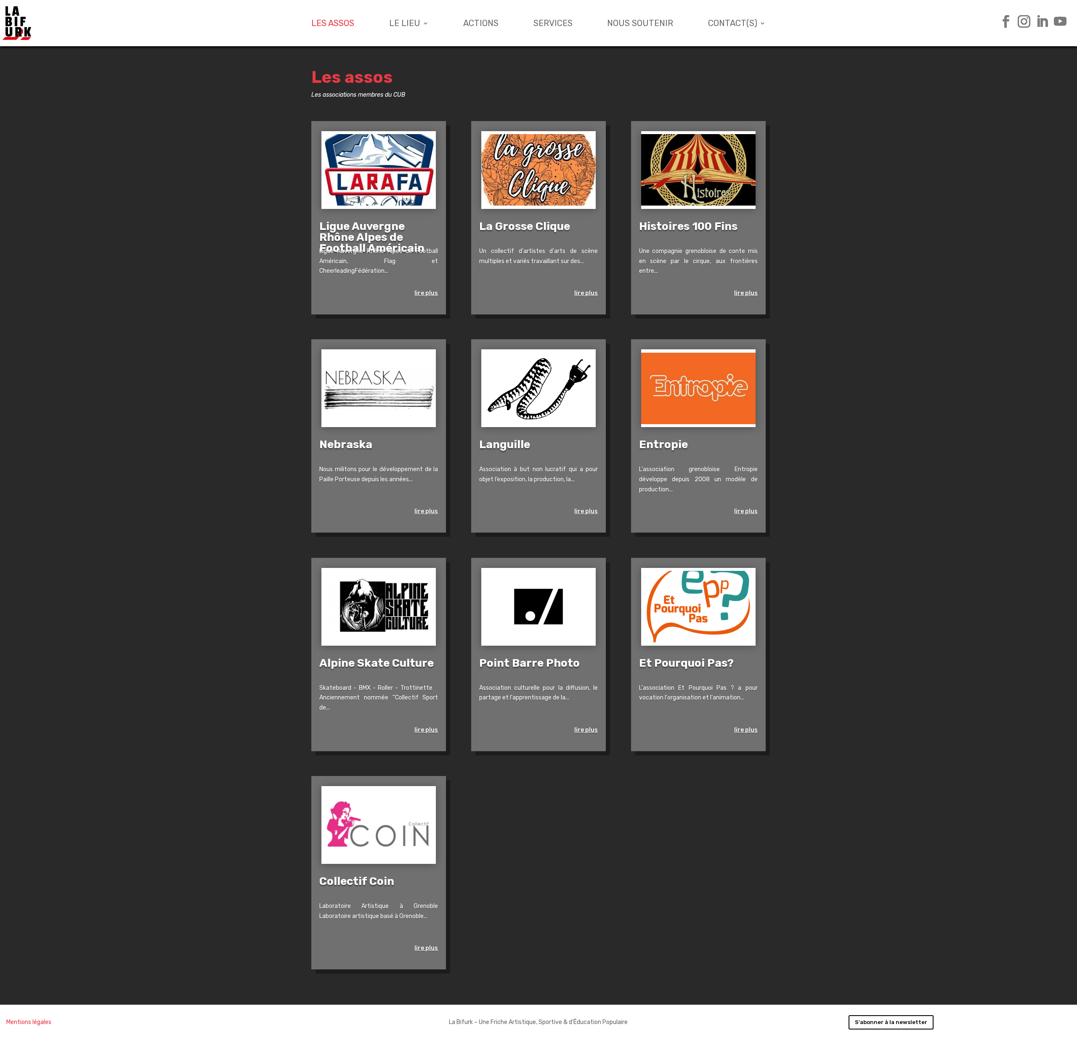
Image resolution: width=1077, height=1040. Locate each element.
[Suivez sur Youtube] (1057, 21)
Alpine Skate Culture (376, 663)
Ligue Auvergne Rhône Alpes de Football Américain (371, 237)
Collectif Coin (356, 881)
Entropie (663, 444)
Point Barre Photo (529, 663)
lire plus (426, 293)
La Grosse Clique (524, 226)
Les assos (332, 23)
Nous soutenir (640, 23)
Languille (504, 444)
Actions (481, 23)
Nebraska (345, 444)
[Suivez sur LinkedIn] (1039, 21)
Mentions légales (28, 1022)
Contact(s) (732, 23)
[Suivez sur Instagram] (1020, 21)
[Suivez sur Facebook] (1002, 21)
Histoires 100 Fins (688, 226)
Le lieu (404, 23)
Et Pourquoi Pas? (686, 663)
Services (553, 23)
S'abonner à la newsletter (891, 1022)
